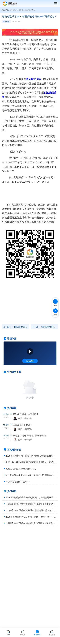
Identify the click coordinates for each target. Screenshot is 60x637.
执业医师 (20, 10)
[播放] (30, 351)
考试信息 (27, 10)
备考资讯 (12, 10)
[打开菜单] (54, 3)
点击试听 (30, 360)
